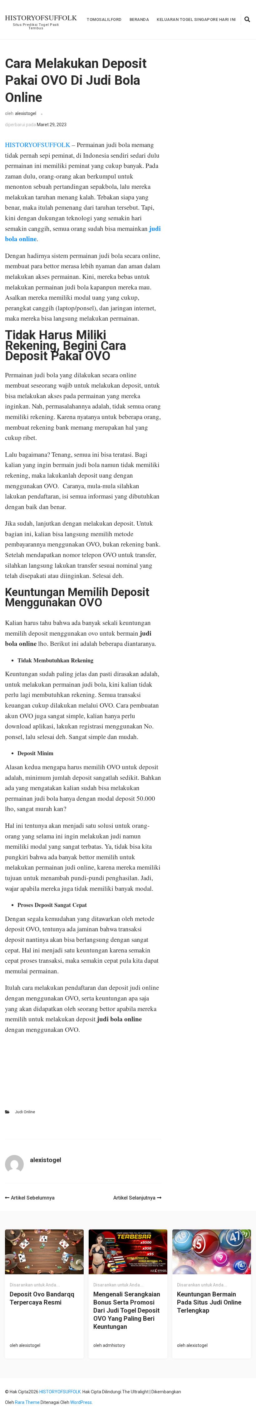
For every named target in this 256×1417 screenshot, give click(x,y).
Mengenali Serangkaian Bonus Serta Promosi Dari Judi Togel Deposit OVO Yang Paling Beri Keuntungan (126, 1310)
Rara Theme (27, 1402)
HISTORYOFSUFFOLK (41, 17)
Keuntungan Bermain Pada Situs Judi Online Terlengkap (209, 1302)
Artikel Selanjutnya (134, 1198)
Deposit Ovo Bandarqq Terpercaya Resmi (42, 1298)
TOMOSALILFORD (104, 19)
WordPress (81, 1402)
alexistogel (25, 113)
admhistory (114, 1345)
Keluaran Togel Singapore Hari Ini (196, 19)
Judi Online (25, 1111)
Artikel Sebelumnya (33, 1198)
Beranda (139, 19)
